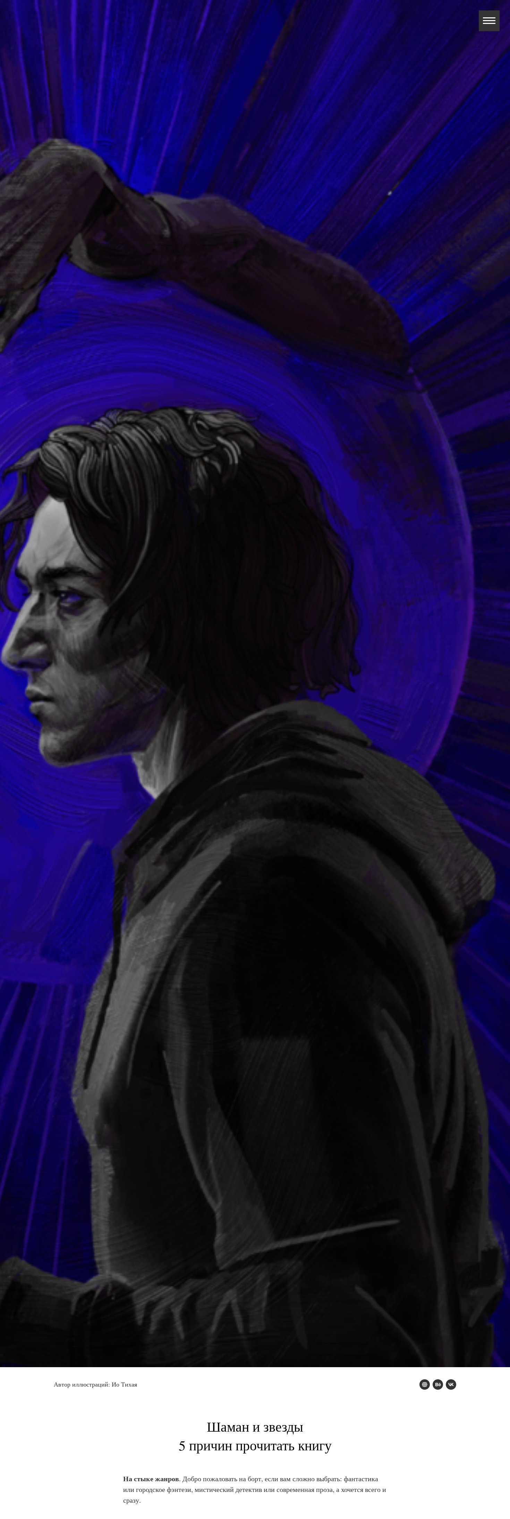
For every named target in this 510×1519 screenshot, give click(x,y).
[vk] (451, 1384)
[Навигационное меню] (489, 20)
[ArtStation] (424, 1384)
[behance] (438, 1384)
